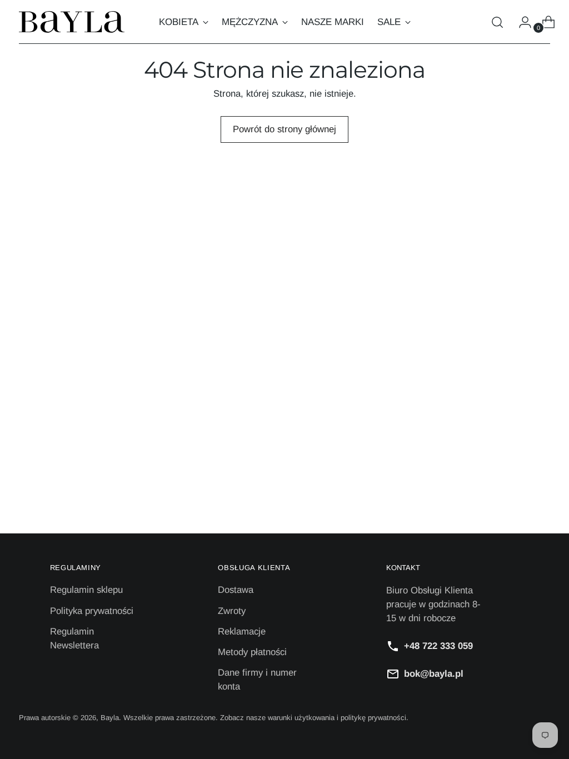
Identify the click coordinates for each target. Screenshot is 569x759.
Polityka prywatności (91, 611)
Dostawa (235, 590)
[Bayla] (71, 22)
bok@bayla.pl (433, 673)
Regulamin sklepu (86, 590)
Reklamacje (242, 631)
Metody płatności (252, 652)
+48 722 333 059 (438, 646)
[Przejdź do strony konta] (521, 22)
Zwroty (232, 611)
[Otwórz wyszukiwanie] (497, 22)
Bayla (110, 717)
